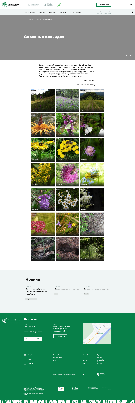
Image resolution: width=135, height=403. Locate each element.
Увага (109, 13)
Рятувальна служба (33, 338)
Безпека (30, 363)
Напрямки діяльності (102, 359)
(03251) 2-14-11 (29, 326)
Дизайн (104, 387)
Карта (105, 13)
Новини (72, 12)
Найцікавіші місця (57, 357)
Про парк (99, 357)
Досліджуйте (52, 12)
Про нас (32, 12)
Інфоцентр (99, 13)
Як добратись (60, 336)
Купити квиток (104, 4)
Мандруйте (42, 12)
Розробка (106, 389)
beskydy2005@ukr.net (33, 332)
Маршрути (55, 359)
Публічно (78, 12)
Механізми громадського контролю (103, 362)
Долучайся (63, 12)
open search (133, 12)
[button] (131, 4)
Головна (26, 12)
